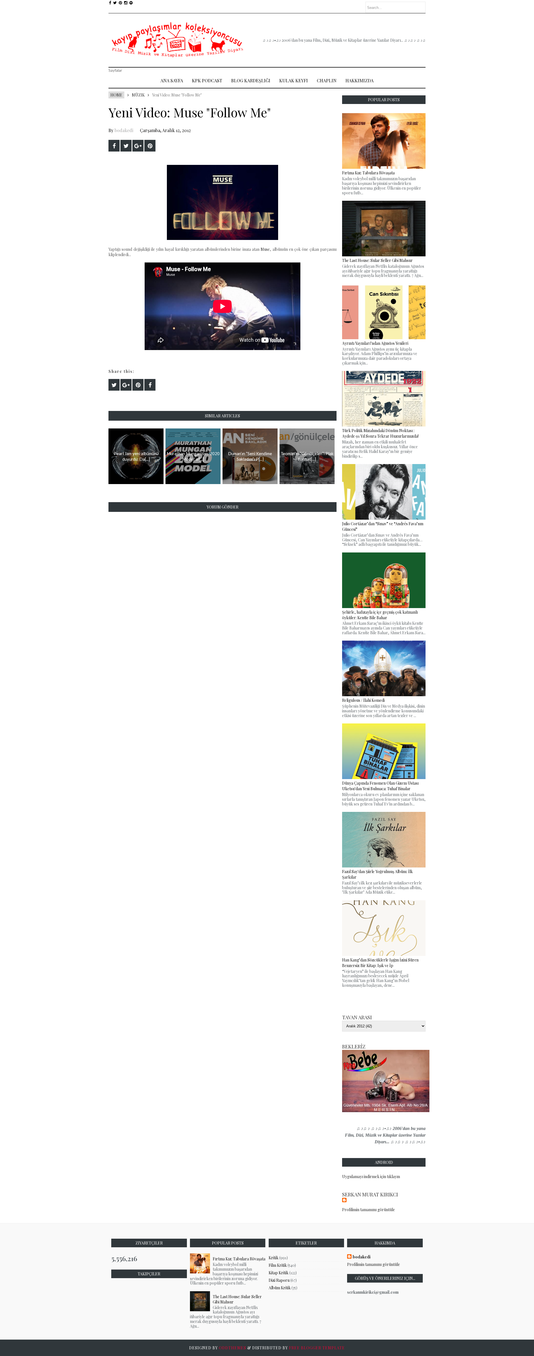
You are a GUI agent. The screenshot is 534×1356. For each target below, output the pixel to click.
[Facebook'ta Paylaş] (114, 146)
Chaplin (327, 80)
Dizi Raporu (279, 1280)
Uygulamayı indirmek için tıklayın (371, 1176)
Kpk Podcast (207, 80)
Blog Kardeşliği (250, 80)
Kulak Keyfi (293, 80)
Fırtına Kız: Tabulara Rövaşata (239, 1258)
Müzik (138, 95)
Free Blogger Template (317, 1347)
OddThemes (232, 1347)
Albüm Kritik (280, 1287)
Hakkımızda (359, 80)
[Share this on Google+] (138, 146)
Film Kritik (278, 1265)
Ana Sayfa (171, 80)
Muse (265, 249)
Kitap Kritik (278, 1272)
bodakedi (124, 130)
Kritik (273, 1257)
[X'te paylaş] (126, 146)
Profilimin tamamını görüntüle (368, 1209)
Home (116, 95)
